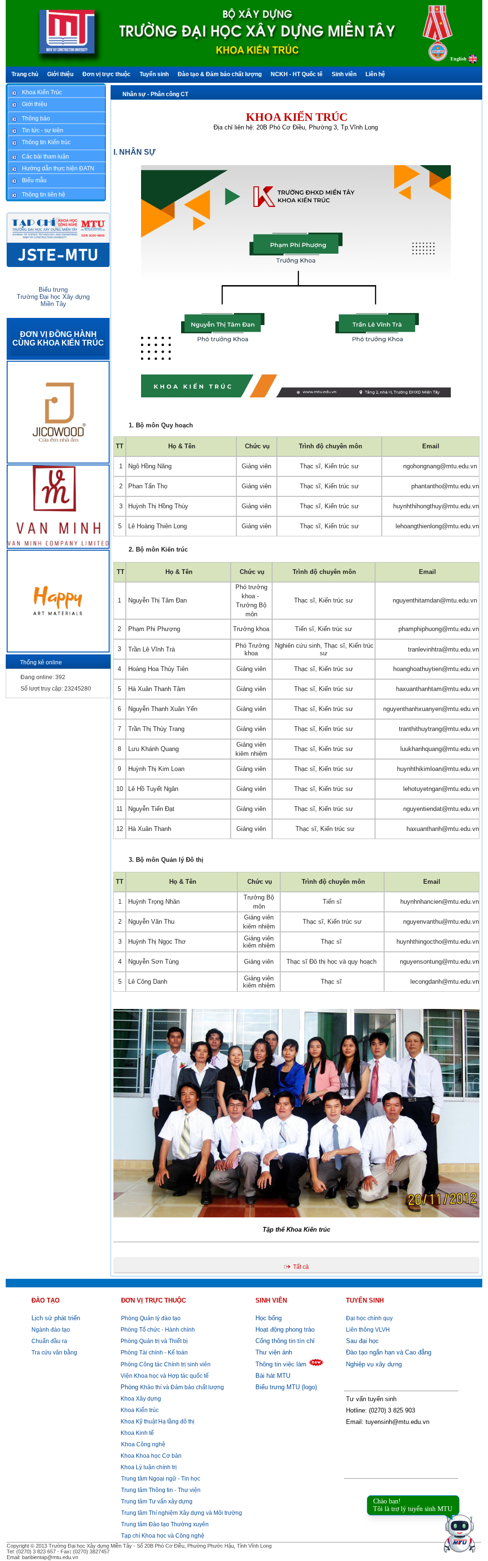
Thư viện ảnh (273, 1352)
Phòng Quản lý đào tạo (151, 1318)
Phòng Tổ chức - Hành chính (157, 1329)
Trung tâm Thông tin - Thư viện (161, 1490)
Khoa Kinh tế (136, 1433)
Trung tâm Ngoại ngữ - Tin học (160, 1478)
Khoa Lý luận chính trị (148, 1467)
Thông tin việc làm (280, 1364)
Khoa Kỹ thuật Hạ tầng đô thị (156, 1421)
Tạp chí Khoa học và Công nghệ (162, 1535)
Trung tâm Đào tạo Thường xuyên (165, 1524)
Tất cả (301, 1267)
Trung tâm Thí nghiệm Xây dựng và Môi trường (181, 1513)
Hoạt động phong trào (285, 1329)
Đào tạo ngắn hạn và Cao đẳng (388, 1352)
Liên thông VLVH (368, 1329)
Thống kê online (41, 662)
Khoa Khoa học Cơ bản (150, 1455)
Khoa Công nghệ (143, 1444)
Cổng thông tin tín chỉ (285, 1340)
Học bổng (268, 1318)
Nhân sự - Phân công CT (155, 94)
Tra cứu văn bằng (54, 1352)
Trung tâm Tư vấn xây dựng (157, 1501)
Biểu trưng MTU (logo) (286, 1387)
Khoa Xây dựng (140, 1398)
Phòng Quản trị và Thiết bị (153, 1341)
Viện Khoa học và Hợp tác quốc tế (164, 1376)
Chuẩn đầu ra (49, 1341)
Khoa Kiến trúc (139, 1410)
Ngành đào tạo (50, 1329)
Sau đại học (362, 1340)
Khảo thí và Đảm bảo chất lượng (172, 1387)
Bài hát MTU (272, 1375)
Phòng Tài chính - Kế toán (153, 1352)
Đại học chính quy (369, 1318)
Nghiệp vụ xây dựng (374, 1364)
